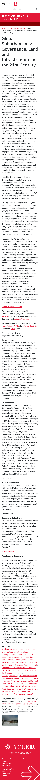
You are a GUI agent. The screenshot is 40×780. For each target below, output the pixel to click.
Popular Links (15, 9)
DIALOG (5, 676)
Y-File (16, 326)
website (5, 316)
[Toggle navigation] (5, 24)
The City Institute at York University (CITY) (15, 17)
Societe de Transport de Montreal (24, 681)
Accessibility (6, 773)
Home (4, 29)
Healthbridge (14, 676)
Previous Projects (19, 29)
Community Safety (8, 769)
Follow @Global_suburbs (12, 307)
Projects (10, 29)
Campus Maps (6, 765)
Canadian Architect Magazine (21, 657)
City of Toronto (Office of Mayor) (15, 670)
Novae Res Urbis (30, 326)
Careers (4, 775)
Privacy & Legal (6, 771)
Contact (4, 761)
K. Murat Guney (8, 551)
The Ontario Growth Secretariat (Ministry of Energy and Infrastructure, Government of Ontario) (20, 691)
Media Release (8, 326)
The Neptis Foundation (11, 683)
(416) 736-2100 (7, 763)
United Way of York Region (19, 686)
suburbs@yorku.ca (21, 319)
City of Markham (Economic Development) (19, 668)
